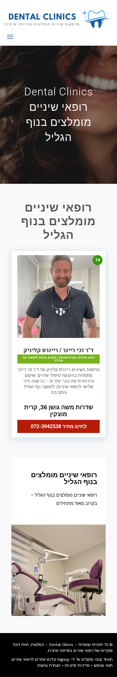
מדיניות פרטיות (77, 665)
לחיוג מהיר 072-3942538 (59, 426)
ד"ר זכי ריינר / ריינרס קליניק (58, 350)
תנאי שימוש (103, 665)
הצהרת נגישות (48, 665)
